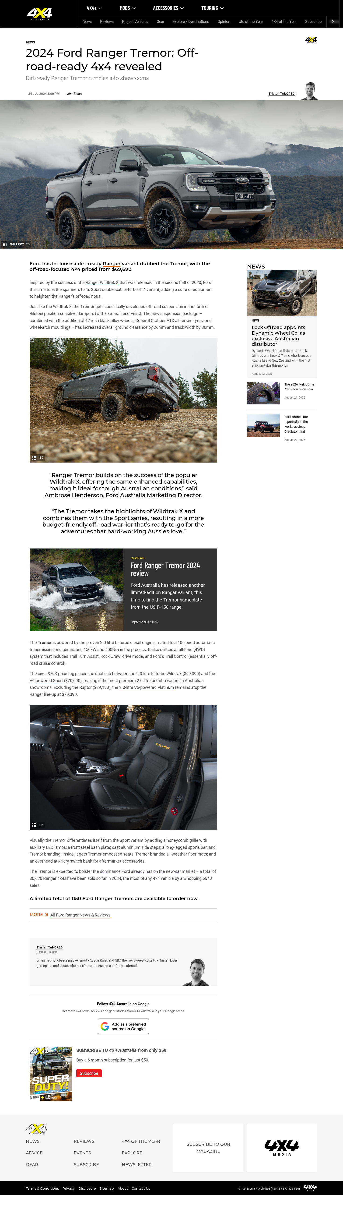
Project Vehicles (135, 21)
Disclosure (87, 1188)
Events (82, 1153)
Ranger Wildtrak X (102, 282)
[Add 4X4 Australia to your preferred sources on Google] (123, 1026)
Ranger (111, 263)
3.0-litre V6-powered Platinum (146, 687)
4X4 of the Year (284, 21)
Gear (160, 21)
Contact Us (141, 1188)
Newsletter (137, 1164)
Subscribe (313, 21)
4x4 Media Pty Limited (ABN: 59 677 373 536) (271, 1188)
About (123, 1188)
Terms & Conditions (43, 1188)
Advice (34, 1153)
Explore (132, 1153)
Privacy (69, 1188)
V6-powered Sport (46, 680)
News (87, 21)
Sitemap (107, 1188)
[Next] (332, 22)
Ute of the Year (251, 21)
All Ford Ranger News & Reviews (80, 915)
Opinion (223, 21)
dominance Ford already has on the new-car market (147, 871)
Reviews (107, 21)
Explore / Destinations (191, 21)
